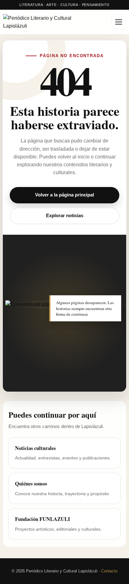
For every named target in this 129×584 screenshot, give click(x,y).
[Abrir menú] (118, 22)
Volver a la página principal (64, 194)
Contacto (109, 571)
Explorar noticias (64, 215)
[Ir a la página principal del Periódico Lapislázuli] (47, 22)
